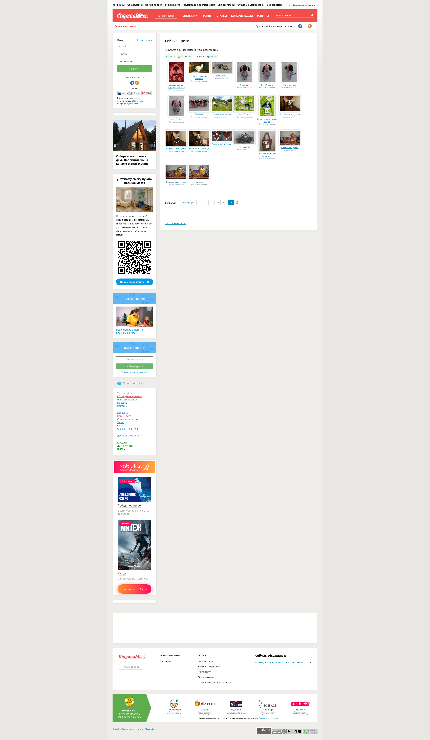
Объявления (135, 4)
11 (224, 202)
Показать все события (134, 589)
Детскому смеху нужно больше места (134, 181)
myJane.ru (236, 709)
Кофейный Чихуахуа (290, 114)
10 (217, 202)
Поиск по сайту (133, 383)
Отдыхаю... (221, 75)
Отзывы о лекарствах (250, 4)
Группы (207, 15)
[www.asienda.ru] (267, 707)
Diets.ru (204, 709)
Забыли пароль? (125, 61)
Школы (121, 448)
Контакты (165, 660)
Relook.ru (301, 709)
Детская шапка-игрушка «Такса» (176, 86)
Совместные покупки (303, 5)
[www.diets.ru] (204, 707)
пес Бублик (244, 146)
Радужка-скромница (176, 181)
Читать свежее (166, 15)
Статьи (222, 15)
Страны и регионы (128, 428)
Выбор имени (226, 4)
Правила (122, 402)
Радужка (199, 181)
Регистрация (144, 40)
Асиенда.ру (268, 709)
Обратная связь (206, 677)
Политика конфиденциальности (214, 682)
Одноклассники (137, 83)
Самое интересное (128, 419)
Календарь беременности (199, 4)
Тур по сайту (124, 393)
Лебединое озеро (129, 505)
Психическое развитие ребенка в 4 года (129, 331)
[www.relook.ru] (301, 707)
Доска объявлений (128, 435)
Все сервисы (274, 4)
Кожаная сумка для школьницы (266, 155)
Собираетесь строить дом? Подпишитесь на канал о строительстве (132, 160)
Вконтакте (132, 83)
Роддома (122, 442)
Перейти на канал (132, 282)
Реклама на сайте (170, 655)
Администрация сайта (209, 666)
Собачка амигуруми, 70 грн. (267, 120)
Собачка (244, 84)
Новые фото (124, 416)
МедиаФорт (129, 710)
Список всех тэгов (175, 223)
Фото (199, 56)
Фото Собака (267, 84)
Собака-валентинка (221, 144)
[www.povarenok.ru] (174, 707)
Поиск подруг (153, 4)
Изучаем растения (221, 114)
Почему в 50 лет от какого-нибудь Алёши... (280, 662)
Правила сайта (205, 660)
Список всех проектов (268, 718)
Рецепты (263, 15)
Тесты (120, 422)
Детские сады (125, 445)
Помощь (122, 405)
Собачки (199, 114)
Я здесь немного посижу (199, 77)
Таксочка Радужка (289, 147)
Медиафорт (151, 728)
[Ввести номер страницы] (237, 202)
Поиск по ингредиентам (134, 372)
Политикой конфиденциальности (130, 102)
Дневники (190, 15)
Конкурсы (119, 4)
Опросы (121, 425)
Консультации (242, 15)
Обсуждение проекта (129, 396)
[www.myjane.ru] (236, 707)
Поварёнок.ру (174, 709)
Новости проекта (127, 399)
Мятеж (122, 573)
